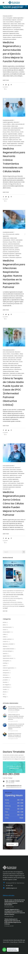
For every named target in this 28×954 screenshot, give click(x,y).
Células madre (13, 23)
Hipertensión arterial (8, 658)
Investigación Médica (18, 29)
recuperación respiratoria (8, 253)
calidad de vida (6, 23)
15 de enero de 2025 (9, 926)
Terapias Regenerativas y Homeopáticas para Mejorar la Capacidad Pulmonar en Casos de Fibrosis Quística (14, 912)
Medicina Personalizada (8, 31)
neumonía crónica (13, 135)
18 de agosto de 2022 (13, 712)
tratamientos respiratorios (15, 257)
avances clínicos (6, 354)
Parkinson (5, 675)
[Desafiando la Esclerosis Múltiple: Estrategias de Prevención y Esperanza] (5, 734)
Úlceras (4, 692)
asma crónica (6, 469)
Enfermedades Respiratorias (13, 130)
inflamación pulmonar (8, 29)
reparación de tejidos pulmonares (10, 139)
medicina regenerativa (18, 18)
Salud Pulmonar (18, 369)
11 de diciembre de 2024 (8, 120)
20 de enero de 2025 (9, 906)
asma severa (13, 469)
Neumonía (16, 122)
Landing (5, 663)
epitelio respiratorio (7, 27)
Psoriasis (5, 682)
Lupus (4, 665)
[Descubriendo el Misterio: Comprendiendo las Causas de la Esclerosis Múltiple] (5, 708)
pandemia (17, 249)
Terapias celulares (7, 37)
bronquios (19, 469)
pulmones (5, 251)
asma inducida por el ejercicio (9, 19)
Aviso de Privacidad (14, 944)
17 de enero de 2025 (8, 916)
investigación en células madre (10, 365)
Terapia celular (11, 255)
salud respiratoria (17, 35)
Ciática (4, 634)
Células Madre (6, 632)
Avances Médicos (10, 21)
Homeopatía (9, 18)
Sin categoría (6, 684)
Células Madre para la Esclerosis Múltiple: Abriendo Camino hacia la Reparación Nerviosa (16, 717)
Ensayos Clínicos (6, 132)
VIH (3, 694)
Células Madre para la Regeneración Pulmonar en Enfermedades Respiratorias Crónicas (12, 921)
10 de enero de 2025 (7, 16)
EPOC (10, 361)
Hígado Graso (6, 656)
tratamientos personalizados (9, 39)
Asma (4, 18)
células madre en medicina (16, 471)
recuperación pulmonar (13, 251)
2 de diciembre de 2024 (8, 232)
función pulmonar (16, 27)
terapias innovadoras (17, 37)
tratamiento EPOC (7, 375)
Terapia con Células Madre (14, 141)
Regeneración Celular (14, 33)
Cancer (4, 629)
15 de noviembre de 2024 (8, 350)
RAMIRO (6, 87)
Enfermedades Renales (8, 648)
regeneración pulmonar (14, 137)
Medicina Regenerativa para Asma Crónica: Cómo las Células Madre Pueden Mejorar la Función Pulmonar (14, 503)
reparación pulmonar (8, 35)
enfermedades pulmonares (17, 25)
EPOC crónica (15, 361)
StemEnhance (6, 687)
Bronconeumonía (10, 234)
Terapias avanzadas (7, 485)
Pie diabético (6, 677)
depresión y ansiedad (8, 644)
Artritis (4, 622)
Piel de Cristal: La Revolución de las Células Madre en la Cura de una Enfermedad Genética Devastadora (14, 902)
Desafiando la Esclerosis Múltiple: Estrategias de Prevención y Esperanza (14, 735)
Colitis (4, 636)
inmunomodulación (18, 245)
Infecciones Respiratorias (14, 244)
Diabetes (5, 646)
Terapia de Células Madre (8, 371)
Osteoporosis (6, 672)
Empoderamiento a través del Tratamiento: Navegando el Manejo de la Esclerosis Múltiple (16, 726)
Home (4, 13)
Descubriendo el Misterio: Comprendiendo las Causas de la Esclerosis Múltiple (16, 708)
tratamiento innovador (17, 375)
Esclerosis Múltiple (7, 651)
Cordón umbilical (7, 639)
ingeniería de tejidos (12, 134)
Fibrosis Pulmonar (15, 132)
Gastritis (5, 653)
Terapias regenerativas (12, 143)
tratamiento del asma (18, 485)
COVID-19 (13, 240)
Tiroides (5, 689)
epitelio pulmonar (14, 475)
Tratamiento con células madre (17, 373)
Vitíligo (4, 696)
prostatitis (5, 680)
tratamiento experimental (9, 487)
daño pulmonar (11, 357)
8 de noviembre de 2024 (8, 465)
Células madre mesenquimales (10, 473)
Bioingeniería (18, 21)
